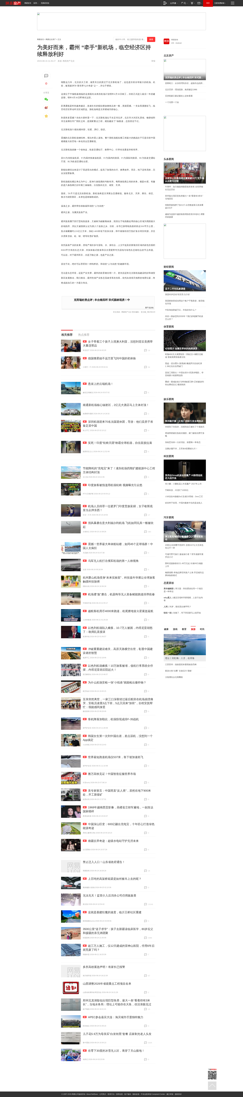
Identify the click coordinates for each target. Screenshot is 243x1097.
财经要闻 (169, 266)
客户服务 (127, 1094)
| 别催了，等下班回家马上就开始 (182, 613)
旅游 (193, 629)
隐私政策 (136, 1094)
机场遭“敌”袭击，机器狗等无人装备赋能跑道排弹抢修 (121, 594)
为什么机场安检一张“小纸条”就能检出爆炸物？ (117, 682)
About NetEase (92, 1094)
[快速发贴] (46, 75)
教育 (184, 629)
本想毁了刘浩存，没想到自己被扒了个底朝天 (184, 427)
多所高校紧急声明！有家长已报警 (104, 966)
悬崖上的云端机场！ (100, 383)
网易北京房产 (51, 39)
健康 (166, 629)
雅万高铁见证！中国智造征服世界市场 (112, 773)
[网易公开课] (174, 3)
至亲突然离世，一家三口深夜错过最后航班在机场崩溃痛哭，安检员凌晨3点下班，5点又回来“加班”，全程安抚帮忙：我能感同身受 (118, 703)
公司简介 (102, 1094)
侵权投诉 (178, 1094)
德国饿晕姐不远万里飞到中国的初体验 (112, 358)
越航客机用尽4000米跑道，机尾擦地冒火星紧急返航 (120, 611)
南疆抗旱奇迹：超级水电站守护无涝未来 (113, 840)
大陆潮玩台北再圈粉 (174, 677)
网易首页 (27, 3)
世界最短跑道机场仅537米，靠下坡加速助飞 (115, 757)
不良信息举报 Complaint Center (153, 1094)
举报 (153, 61)
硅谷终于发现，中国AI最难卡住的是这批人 (183, 503)
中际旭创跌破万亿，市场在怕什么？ (181, 310)
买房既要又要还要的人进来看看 (179, 96)
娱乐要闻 (169, 399)
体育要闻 (169, 326)
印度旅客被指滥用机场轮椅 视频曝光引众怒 (115, 485)
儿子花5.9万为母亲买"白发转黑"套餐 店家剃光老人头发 (117, 1033)
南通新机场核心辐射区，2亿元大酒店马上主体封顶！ (116, 404)
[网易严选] (184, 3)
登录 (208, 3)
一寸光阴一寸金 (172, 102)
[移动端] (165, 3)
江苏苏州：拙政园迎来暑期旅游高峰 (181, 664)
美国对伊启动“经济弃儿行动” (177, 294)
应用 (35, 3)
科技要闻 (169, 456)
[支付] (192, 3)
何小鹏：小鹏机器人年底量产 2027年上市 (183, 484)
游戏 (175, 629)
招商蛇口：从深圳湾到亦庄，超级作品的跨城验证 (184, 83)
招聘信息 (119, 1094)
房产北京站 (149, 307)
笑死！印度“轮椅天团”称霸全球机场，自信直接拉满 (120, 442)
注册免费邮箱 (219, 3)
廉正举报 (169, 1094)
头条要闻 (169, 159)
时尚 (202, 629)
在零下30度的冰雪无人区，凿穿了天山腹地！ (116, 1050)
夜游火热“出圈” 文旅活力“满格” (178, 671)
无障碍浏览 (45, 3)
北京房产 (169, 55)
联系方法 (111, 1094)
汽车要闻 (169, 517)
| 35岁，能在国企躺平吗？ (177, 606)
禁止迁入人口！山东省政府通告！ (104, 862)
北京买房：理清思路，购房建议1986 (181, 89)
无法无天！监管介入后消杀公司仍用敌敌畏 (109, 895)
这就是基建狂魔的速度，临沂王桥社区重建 (114, 912)
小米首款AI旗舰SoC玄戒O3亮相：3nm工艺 (184, 496)
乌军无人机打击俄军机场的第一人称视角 (113, 560)
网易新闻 (174, 40)
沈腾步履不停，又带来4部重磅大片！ (181, 448)
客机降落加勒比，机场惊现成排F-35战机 (113, 719)
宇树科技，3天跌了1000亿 (176, 490)
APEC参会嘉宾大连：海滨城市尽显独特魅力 (115, 1017)
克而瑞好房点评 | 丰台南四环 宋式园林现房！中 (102, 299)
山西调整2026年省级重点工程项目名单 (107, 983)
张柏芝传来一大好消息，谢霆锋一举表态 (183, 442)
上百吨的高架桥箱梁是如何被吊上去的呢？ (114, 878)
